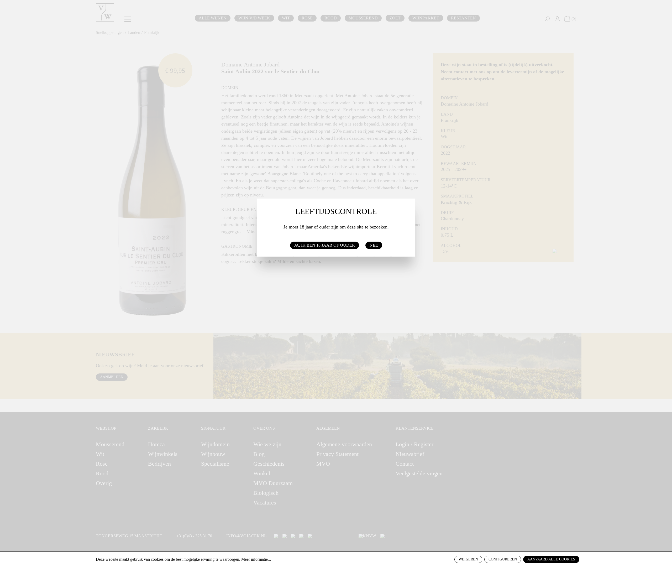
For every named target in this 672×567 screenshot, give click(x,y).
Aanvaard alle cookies (551, 559)
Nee (374, 245)
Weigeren (468, 559)
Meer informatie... (256, 559)
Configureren (503, 559)
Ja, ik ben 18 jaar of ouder (324, 245)
